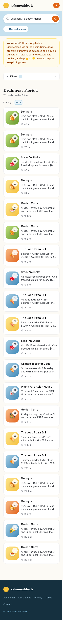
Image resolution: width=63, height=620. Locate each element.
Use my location (17, 29)
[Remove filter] (20, 102)
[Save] (15, 115)
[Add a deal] (56, 5)
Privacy (38, 597)
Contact (7, 604)
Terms (49, 597)
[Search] (55, 19)
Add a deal (9, 597)
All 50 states (24, 597)
